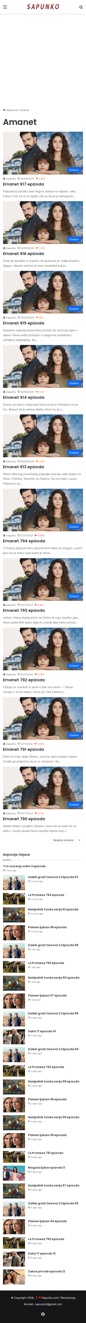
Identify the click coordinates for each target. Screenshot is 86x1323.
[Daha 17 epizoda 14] (14, 1036)
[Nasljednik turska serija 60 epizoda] (14, 983)
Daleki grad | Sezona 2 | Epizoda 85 (53, 1013)
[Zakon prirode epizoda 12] (14, 1276)
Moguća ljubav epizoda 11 (46, 1168)
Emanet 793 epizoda (24, 610)
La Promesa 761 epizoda (45, 1153)
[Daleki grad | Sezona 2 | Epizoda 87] (14, 882)
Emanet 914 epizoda (23, 397)
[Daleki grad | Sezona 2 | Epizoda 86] (14, 950)
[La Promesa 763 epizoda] (14, 967)
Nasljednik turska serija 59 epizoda (53, 1081)
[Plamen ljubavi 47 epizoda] (14, 1001)
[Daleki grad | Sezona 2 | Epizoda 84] (14, 1054)
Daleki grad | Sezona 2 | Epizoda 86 (53, 945)
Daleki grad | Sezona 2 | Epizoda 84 (53, 1049)
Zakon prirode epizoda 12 (46, 1271)
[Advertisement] (43, 61)
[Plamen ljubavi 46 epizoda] (14, 1104)
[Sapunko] (43, 7)
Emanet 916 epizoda (23, 253)
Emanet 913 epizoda (23, 467)
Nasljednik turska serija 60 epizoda (53, 978)
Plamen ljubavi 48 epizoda (47, 927)
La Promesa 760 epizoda (46, 1239)
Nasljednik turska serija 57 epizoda (53, 1185)
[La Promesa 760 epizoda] (14, 1243)
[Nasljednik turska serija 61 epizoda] (14, 914)
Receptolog (68, 1297)
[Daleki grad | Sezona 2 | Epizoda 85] (14, 1018)
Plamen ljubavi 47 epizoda (47, 996)
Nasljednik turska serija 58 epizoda (53, 1117)
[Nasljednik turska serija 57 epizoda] (14, 1191)
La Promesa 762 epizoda (46, 1067)
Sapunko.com (50, 1297)
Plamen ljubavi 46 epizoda (47, 1099)
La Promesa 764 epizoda (46, 895)
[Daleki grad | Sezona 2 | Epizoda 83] (14, 1208)
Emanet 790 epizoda (24, 819)
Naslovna (11, 110)
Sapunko (11, 178)
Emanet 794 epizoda (24, 541)
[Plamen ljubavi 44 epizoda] (14, 1226)
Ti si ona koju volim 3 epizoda (24, 866)
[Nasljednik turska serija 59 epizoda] (14, 1087)
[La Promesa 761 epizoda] (14, 1157)
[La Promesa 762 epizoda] (14, 1071)
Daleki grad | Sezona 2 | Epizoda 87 (53, 877)
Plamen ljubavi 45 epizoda (47, 1135)
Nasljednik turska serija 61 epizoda (53, 909)
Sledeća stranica (63, 840)
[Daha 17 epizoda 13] (14, 1259)
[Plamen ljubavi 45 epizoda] (14, 1140)
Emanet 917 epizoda (23, 184)
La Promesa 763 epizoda (46, 963)
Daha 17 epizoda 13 (42, 1254)
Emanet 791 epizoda (23, 749)
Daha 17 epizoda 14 (42, 1031)
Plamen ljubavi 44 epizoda (47, 1221)
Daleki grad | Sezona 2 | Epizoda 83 (53, 1203)
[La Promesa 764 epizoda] (14, 899)
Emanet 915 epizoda (23, 323)
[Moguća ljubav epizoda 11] (14, 1173)
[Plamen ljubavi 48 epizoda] (14, 932)
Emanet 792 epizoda (24, 680)
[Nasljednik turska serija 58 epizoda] (14, 1122)
